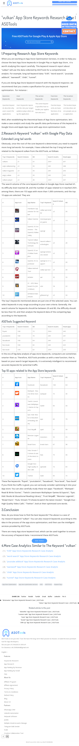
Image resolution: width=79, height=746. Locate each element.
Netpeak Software (10, 716)
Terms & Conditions (11, 692)
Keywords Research (11, 661)
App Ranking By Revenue (13, 667)
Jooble (6, 720)
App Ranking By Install (12, 671)
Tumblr (37, 596)
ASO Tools (39, 541)
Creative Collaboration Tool (13, 733)
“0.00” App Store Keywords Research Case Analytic (30, 550)
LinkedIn (57, 596)
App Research (9, 664)
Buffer (50, 596)
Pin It (64, 596)
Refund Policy (9, 695)
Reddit (30, 596)
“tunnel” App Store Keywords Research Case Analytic (31, 577)
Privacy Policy (9, 688)
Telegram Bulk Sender (12, 726)
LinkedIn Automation (11, 713)
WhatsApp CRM (9, 710)
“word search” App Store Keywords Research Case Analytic (34, 556)
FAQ (5, 674)
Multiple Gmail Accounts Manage (15, 723)
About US (7, 702)
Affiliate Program (10, 682)
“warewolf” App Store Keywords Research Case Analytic (33, 567)
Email (44, 596)
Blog (5, 699)
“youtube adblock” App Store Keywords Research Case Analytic (36, 561)
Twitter (23, 596)
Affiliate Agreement (11, 685)
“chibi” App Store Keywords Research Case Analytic (30, 572)
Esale (6, 730)
